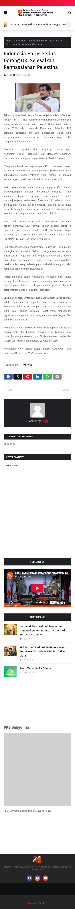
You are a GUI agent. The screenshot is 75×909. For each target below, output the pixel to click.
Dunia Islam (20, 40)
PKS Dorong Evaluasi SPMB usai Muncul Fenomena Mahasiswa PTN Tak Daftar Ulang (43, 651)
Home (9, 40)
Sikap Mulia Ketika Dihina (35, 668)
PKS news (27, 365)
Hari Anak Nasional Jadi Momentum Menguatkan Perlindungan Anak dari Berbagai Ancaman (37, 24)
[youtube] (45, 878)
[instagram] (37, 878)
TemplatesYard (36, 903)
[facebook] (29, 878)
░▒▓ (9, 75)
